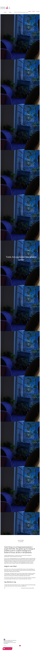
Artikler (10, 12)
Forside (5, 12)
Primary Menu (3, 7)
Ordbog (29, 11)
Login (9, 8)
